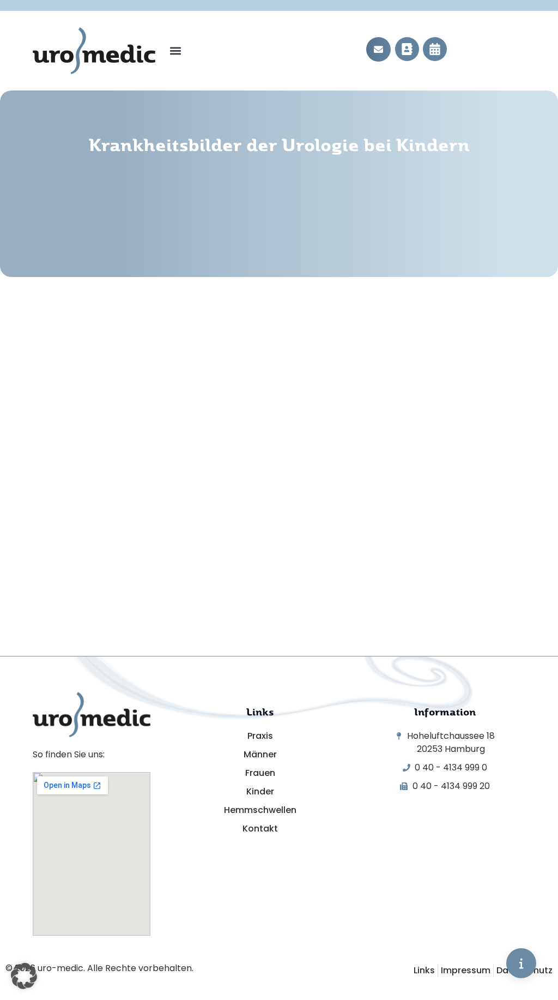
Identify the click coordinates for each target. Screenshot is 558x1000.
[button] (175, 51)
